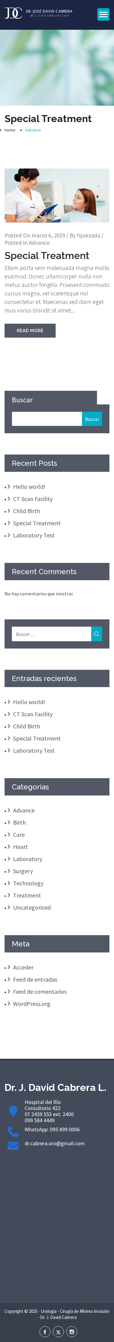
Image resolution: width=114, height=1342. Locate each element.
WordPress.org (31, 1003)
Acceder (23, 967)
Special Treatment (47, 255)
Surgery (23, 871)
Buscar (22, 399)
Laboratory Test (34, 535)
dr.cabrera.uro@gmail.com (55, 1143)
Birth (19, 822)
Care (19, 834)
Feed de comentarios (40, 991)
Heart (20, 846)
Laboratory (27, 859)
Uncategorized (32, 907)
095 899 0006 (65, 1129)
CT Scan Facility (33, 498)
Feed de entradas (35, 979)
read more (30, 330)
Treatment (27, 895)
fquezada (88, 235)
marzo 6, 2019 (48, 235)
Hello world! (29, 486)
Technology (28, 883)
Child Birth (26, 511)
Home (10, 130)
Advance (33, 130)
